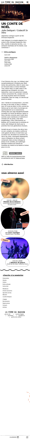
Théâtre (5, 180)
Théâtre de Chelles (20, 158)
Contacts (5, 305)
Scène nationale (6, 284)
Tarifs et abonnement (10, 57)
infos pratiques (10, 52)
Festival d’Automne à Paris (18, 156)
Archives (5, 307)
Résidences (5, 288)
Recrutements (6, 301)
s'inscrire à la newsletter (13, 275)
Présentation (6, 278)
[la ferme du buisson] (15, 2)
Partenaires (10, 315)
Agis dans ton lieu (7, 292)
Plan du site (7, 314)
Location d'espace (7, 296)
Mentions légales (20, 314)
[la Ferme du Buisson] (15, 312)
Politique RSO (22, 315)
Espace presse (6, 303)
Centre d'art (5, 286)
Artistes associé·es (7, 290)
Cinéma (4, 282)
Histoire (5, 280)
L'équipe (5, 299)
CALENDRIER (13, 437)
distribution (8, 164)
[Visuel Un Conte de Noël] (10, 73)
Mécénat (5, 294)
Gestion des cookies (16, 317)
